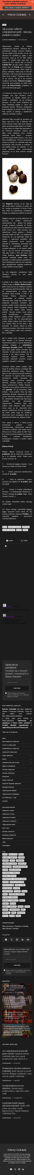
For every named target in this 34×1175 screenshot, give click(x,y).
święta (18, 916)
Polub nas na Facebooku (9, 732)
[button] (3, 14)
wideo (14, 913)
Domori (5, 870)
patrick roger (8, 891)
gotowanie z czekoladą (11, 873)
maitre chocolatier (17, 882)
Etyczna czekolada (8, 770)
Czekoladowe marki (8, 824)
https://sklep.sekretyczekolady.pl (12, 716)
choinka (5, 860)
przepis (22, 900)
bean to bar (13, 854)
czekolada (20, 860)
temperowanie (14, 910)
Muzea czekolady (7, 780)
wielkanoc (21, 913)
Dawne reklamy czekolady (10, 748)
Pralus (5, 894)
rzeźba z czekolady (9, 906)
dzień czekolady (15, 870)
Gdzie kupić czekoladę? (9, 752)
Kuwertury (5, 777)
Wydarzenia (6, 846)
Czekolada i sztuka (8, 814)
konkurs (5, 882)
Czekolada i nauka (8, 810)
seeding (20, 906)
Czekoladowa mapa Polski (10, 763)
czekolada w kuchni (10, 863)
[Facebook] (6, 939)
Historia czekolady (8, 773)
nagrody (16, 888)
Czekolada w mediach (9, 821)
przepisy (5, 903)
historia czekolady (9, 530)
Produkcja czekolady (9, 835)
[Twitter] (11, 939)
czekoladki (25, 527)
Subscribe (17, 688)
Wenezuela (6, 913)
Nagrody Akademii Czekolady (11, 784)
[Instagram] (17, 939)
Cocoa (12, 860)
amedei (5, 854)
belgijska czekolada (14, 527)
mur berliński (7, 888)
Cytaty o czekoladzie (9, 745)
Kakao (4, 759)
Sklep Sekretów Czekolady (10, 741)
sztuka (27, 906)
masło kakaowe (8, 885)
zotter (12, 916)
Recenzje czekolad (8, 787)
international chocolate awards (14, 879)
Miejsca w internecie (8, 766)
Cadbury (21, 857)
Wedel (23, 910)
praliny (25, 530)
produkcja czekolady (10, 897)
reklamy (12, 903)
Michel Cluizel (20, 885)
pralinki (18, 530)
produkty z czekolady (10, 900)
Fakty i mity (5, 828)
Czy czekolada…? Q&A (9, 798)
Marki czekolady (7, 755)
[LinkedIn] (22, 939)
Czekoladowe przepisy (9, 791)
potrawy (17, 891)
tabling (5, 910)
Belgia (5, 527)
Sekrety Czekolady (17, 14)
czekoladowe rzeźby (20, 867)
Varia (4, 25)
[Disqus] (17, 575)
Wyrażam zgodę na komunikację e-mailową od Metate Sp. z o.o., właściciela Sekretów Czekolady (18, 694)
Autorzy (5, 801)
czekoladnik (7, 867)
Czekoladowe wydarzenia (10, 794)
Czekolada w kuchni (8, 817)
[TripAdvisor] (28, 939)
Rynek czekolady (7, 839)
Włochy (5, 916)
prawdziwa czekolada (16, 894)
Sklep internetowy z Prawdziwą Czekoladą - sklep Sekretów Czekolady (15, 927)
